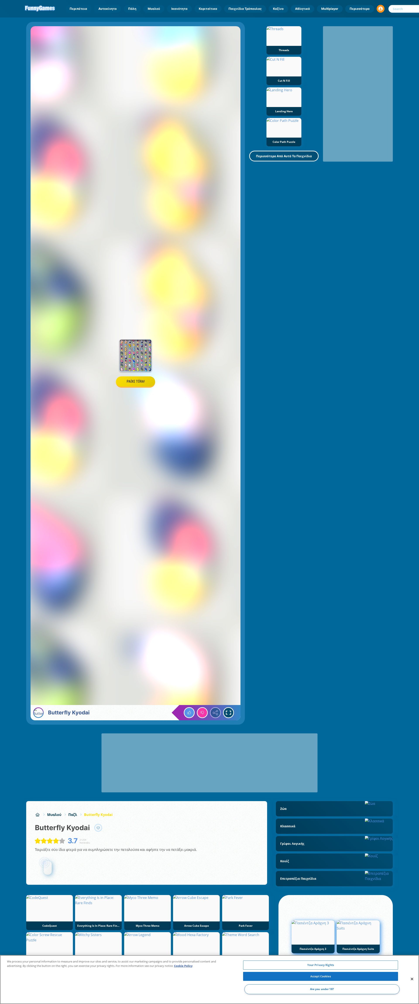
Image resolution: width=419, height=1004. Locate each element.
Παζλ (72, 814)
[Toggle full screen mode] (228, 712)
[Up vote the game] (189, 712)
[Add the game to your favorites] (98, 828)
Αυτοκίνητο (107, 8)
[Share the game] (215, 712)
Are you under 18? (322, 989)
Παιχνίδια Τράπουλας (245, 8)
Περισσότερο (360, 8)
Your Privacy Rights (320, 965)
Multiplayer (329, 8)
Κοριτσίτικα (208, 8)
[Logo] (40, 8)
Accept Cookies (320, 976)
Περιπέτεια (78, 8)
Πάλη (132, 8)
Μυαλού (154, 8)
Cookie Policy (183, 966)
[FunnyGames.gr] (37, 814)
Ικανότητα (179, 8)
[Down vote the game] (202, 712)
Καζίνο (278, 8)
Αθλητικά (302, 8)
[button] (381, 9)
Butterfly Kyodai (98, 814)
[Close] (412, 979)
